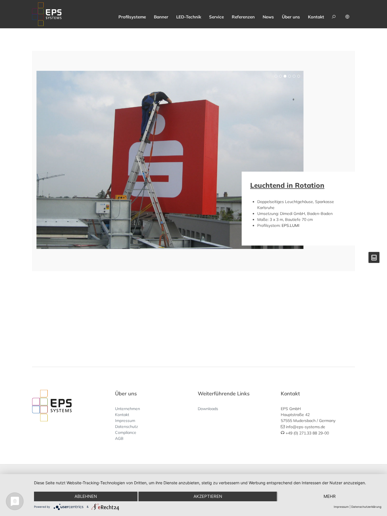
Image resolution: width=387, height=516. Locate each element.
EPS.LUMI (290, 225)
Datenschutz (126, 426)
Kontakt (316, 17)
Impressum (125, 420)
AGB (119, 438)
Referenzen (243, 17)
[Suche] (334, 14)
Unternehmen (127, 408)
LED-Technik (188, 17)
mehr (330, 496)
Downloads (208, 408)
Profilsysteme (132, 17)
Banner (161, 17)
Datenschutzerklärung (366, 506)
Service (216, 17)
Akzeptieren (208, 496)
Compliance (125, 432)
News (268, 17)
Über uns (291, 17)
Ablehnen (86, 496)
